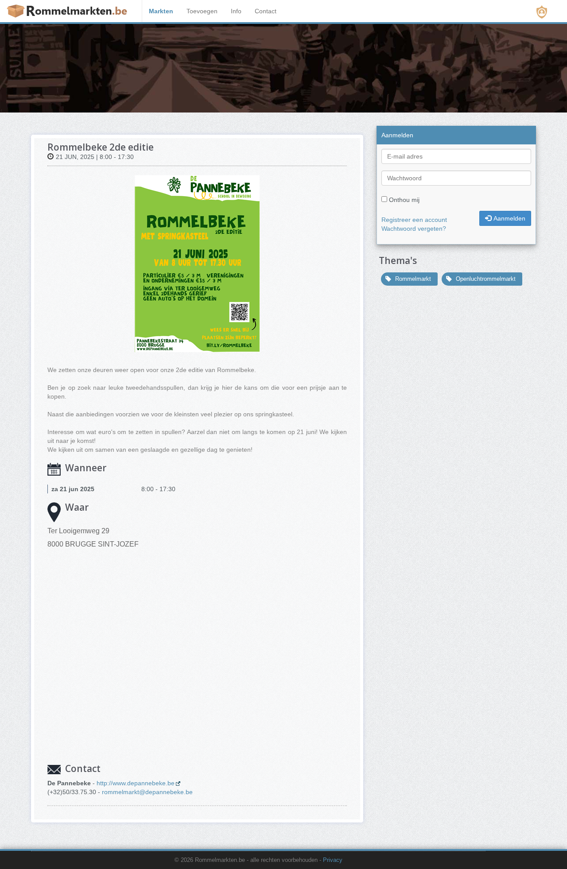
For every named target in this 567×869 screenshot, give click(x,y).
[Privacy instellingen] (541, 12)
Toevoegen (201, 11)
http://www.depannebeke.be (136, 783)
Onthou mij (404, 199)
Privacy (332, 860)
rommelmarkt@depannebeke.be (147, 791)
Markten (161, 11)
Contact (265, 11)
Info (236, 11)
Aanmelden (509, 218)
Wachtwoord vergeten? (413, 228)
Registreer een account (414, 219)
